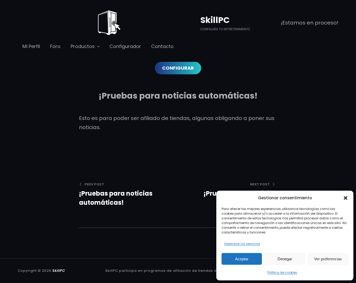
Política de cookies (282, 272)
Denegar (285, 259)
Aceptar (241, 259)
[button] (345, 198)
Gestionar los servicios (242, 244)
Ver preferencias (328, 259)
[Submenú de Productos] (98, 46)
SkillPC (215, 20)
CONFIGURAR (178, 68)
